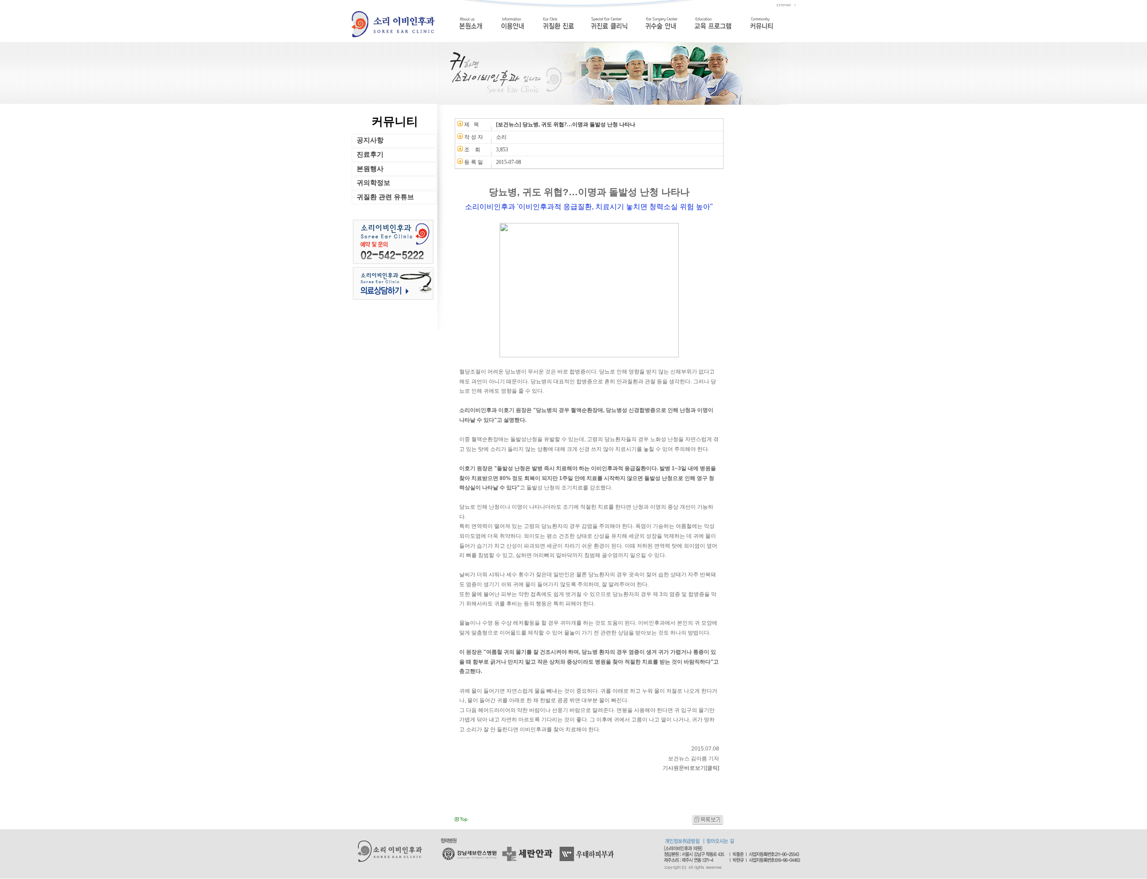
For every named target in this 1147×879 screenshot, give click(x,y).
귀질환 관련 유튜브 (385, 197)
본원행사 (370, 168)
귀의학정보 (373, 182)
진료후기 (370, 154)
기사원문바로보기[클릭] (691, 768)
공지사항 (370, 140)
